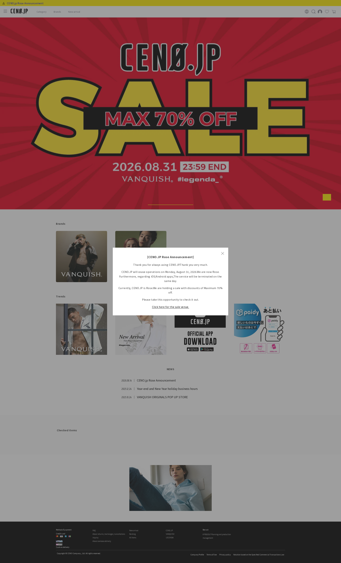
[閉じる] (222, 253)
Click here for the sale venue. (170, 307)
